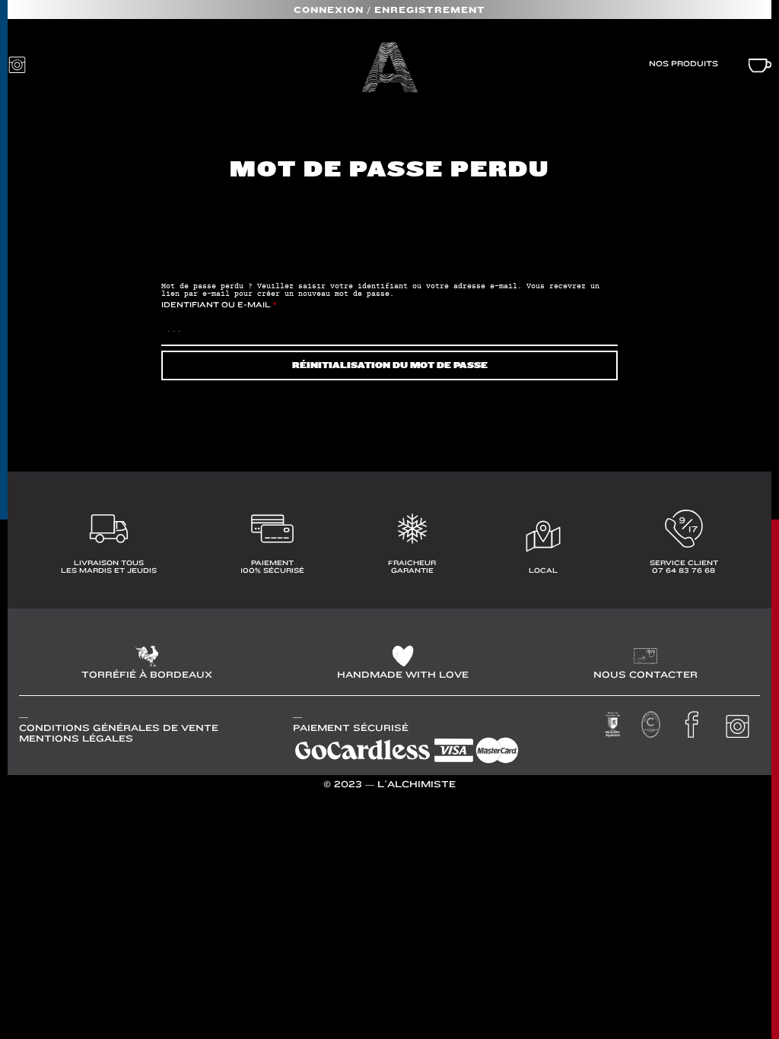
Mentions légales (76, 738)
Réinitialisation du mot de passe (390, 365)
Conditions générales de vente (118, 728)
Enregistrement (429, 10)
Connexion (329, 10)
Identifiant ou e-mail (218, 304)
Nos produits (683, 63)
